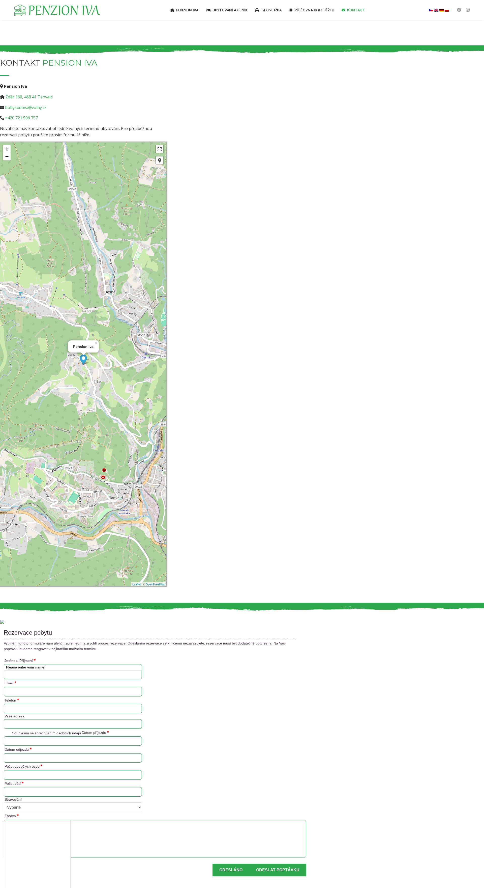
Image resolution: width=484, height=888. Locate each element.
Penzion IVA (187, 10)
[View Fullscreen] (159, 149)
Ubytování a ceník (230, 10)
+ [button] (7, 149)
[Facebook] (459, 10)
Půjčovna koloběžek (314, 10)
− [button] (7, 156)
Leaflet (136, 584)
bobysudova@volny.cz (25, 107)
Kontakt (356, 10)
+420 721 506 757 (21, 118)
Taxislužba (271, 10)
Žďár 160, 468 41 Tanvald (29, 97)
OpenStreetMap (155, 584)
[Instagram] (468, 10)
